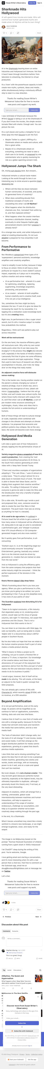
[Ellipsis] (41, 950)
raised (27, 692)
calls (36, 222)
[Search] (40, 970)
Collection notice (36, 1054)
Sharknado (13, 69)
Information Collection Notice (26, 1038)
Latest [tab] (9, 970)
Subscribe (32, 3)
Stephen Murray (11, 950)
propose (35, 225)
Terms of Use (32, 1036)
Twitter (7, 871)
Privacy (22, 1054)
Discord (22, 135)
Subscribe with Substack (23, 1031)
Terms (28, 1054)
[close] (38, 996)
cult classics (16, 171)
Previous (8, 917)
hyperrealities (13, 391)
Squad (10, 119)
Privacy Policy (22, 1040)
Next (37, 917)
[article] (22, 982)
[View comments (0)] (13, 988)
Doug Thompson (12, 26)
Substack (12, 1065)
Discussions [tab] (17, 970)
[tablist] (10, 931)
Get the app (32, 1059)
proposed (31, 154)
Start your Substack (17, 1059)
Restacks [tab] (15, 931)
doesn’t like (19, 581)
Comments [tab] (6, 931)
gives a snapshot (24, 454)
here (36, 628)
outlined (31, 516)
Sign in (39, 3)
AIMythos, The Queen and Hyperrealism (13, 977)
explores (17, 602)
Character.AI (7, 692)
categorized (19, 255)
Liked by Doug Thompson (15, 952)
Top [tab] (4, 970)
